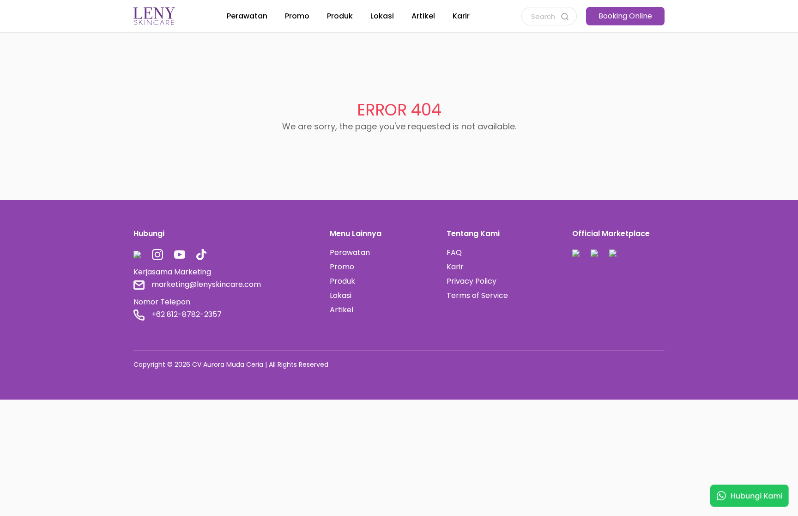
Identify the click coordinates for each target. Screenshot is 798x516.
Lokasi (340, 295)
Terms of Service (477, 295)
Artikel (341, 309)
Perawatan (350, 252)
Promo (342, 266)
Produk (342, 281)
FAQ (454, 252)
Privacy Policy (471, 281)
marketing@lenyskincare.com (206, 284)
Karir (455, 266)
